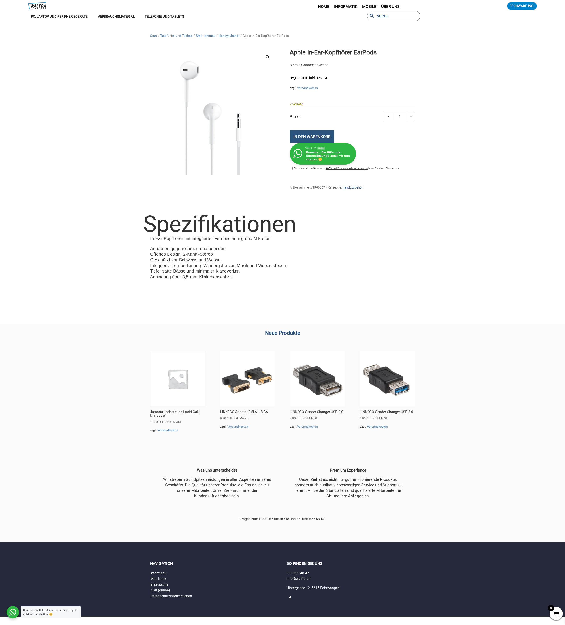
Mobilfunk (158, 579)
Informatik (158, 573)
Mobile (369, 7)
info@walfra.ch (298, 578)
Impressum (159, 584)
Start (153, 36)
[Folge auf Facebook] (290, 598)
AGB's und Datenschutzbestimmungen (347, 168)
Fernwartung (521, 6)
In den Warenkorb (311, 136)
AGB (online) (160, 590)
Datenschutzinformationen (171, 596)
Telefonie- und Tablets (176, 36)
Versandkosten (307, 88)
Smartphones (205, 36)
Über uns (390, 7)
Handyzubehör (228, 36)
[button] (268, 57)
